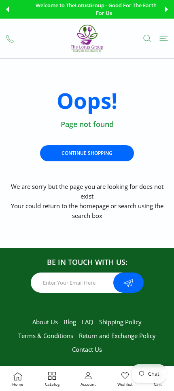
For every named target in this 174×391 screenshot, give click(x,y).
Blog (70, 322)
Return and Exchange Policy (117, 336)
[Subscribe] (128, 283)
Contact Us (87, 349)
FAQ (87, 322)
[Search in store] (147, 38)
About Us (45, 322)
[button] (7, 9)
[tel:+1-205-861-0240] (10, 38)
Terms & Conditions (45, 336)
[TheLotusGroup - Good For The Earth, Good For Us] (87, 38)
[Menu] (163, 38)
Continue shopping (87, 153)
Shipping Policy (120, 322)
